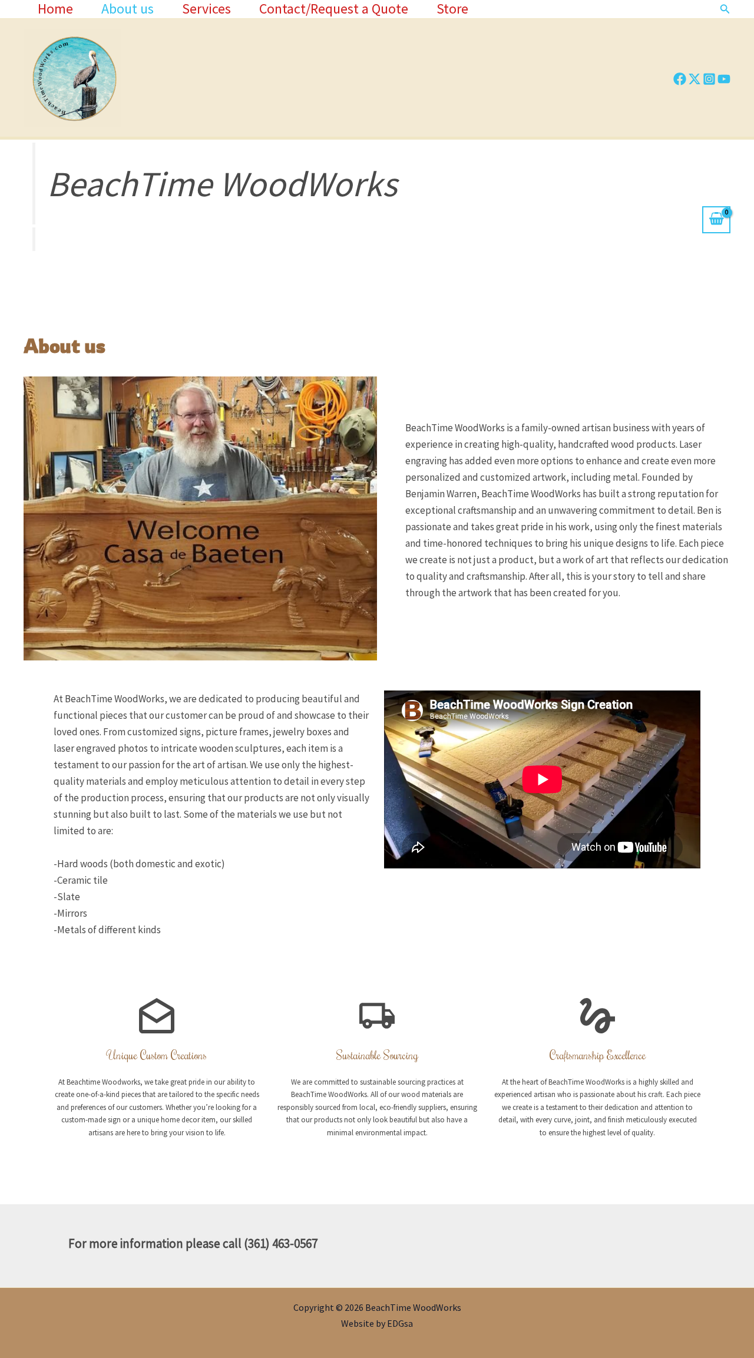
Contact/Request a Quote (333, 9)
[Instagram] (709, 78)
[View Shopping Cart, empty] (716, 219)
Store (452, 9)
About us (127, 9)
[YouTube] (723, 78)
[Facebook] (679, 78)
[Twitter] (694, 78)
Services (206, 9)
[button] (725, 9)
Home (55, 9)
